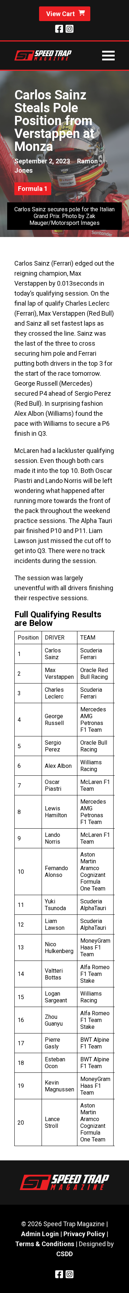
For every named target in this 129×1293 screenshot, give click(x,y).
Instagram (69, 28)
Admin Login (40, 1234)
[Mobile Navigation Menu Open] (108, 56)
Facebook (59, 28)
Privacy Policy (84, 1234)
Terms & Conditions (44, 1244)
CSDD (64, 1254)
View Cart (60, 14)
